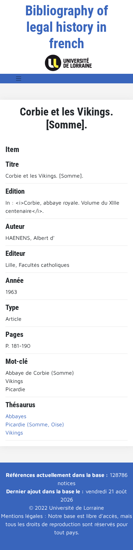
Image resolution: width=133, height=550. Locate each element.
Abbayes (15, 416)
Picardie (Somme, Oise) (34, 424)
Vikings (14, 432)
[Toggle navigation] (18, 78)
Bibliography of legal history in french (66, 27)
